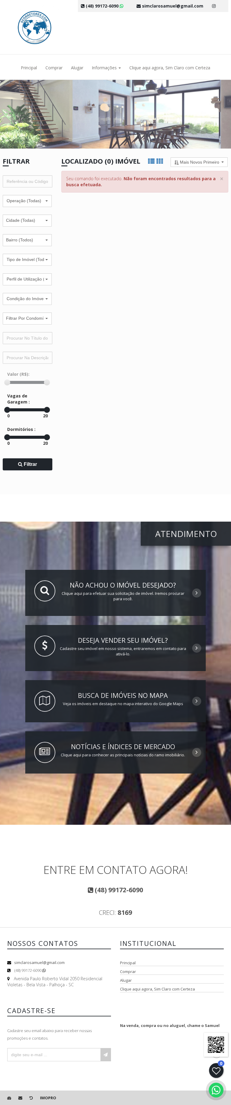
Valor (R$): (18, 374)
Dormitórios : (21, 429)
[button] (27, 201)
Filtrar (30, 464)
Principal (29, 68)
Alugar (77, 68)
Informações (105, 68)
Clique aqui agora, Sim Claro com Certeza (169, 68)
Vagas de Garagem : (18, 399)
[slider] (7, 382)
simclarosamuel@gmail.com (39, 962)
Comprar (54, 68)
